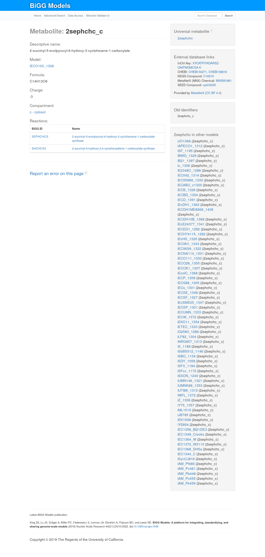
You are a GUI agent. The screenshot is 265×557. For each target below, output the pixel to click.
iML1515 (185, 409)
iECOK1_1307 (189, 268)
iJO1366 (185, 140)
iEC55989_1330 (191, 179)
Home (37, 15)
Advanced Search (54, 15)
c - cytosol (37, 111)
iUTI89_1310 (188, 390)
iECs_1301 (187, 287)
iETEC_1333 (188, 326)
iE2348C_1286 (190, 170)
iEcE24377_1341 (192, 223)
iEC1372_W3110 (191, 444)
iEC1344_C (187, 453)
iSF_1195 (186, 150)
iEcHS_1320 (188, 238)
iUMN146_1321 (190, 380)
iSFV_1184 (187, 365)
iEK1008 (185, 419)
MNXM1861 (224, 80)
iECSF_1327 (188, 297)
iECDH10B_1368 (191, 219)
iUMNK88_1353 (190, 385)
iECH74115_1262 (192, 233)
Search (229, 15)
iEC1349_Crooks (191, 434)
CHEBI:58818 (218, 71)
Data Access (75, 15)
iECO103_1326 (42, 65)
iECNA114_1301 (191, 253)
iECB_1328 (187, 189)
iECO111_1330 (190, 258)
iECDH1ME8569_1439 (195, 209)
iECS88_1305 (189, 282)
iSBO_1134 (187, 355)
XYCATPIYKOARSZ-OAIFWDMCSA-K (199, 65)
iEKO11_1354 (189, 321)
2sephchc (185, 37)
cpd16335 (209, 85)
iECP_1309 (187, 277)
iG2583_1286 (189, 331)
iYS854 (184, 424)
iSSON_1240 (188, 375)
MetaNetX (197, 92)
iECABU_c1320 (190, 184)
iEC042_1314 (189, 175)
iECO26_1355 (189, 262)
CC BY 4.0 (213, 92)
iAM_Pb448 (187, 473)
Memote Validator (96, 15)
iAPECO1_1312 (190, 145)
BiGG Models (50, 5)
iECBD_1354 (188, 194)
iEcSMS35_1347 (191, 302)
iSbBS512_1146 (191, 351)
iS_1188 (184, 346)
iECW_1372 (187, 316)
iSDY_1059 (187, 360)
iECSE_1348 (188, 292)
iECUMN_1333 (190, 311)
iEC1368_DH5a (190, 448)
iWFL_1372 (187, 395)
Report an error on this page (57, 173)
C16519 (208, 76)
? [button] (86, 172)
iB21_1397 (186, 160)
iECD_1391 (187, 199)
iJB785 (183, 414)
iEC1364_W (187, 439)
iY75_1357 (186, 404)
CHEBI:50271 (198, 71)
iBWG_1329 (187, 155)
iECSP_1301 (188, 307)
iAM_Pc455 (187, 478)
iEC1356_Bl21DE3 (193, 429)
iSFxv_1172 (187, 370)
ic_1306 (184, 165)
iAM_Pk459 (187, 483)
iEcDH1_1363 (189, 204)
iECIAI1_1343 (189, 243)
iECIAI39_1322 (190, 248)
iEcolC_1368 (188, 272)
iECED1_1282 (189, 228)
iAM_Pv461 (187, 468)
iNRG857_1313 (190, 341)
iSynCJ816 (187, 458)
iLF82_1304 (187, 336)
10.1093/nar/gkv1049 (146, 526)
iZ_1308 (184, 399)
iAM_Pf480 (187, 463)
